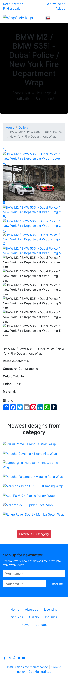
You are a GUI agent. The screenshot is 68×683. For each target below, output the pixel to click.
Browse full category (34, 534)
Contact (41, 625)
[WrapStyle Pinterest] (14, 658)
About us (31, 609)
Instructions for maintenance (27, 667)
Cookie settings (40, 671)
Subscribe (56, 584)
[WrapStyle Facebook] (5, 658)
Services (17, 617)
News (25, 625)
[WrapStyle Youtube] (24, 658)
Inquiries (51, 617)
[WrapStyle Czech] (47, 17)
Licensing (50, 609)
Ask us (60, 8)
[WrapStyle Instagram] (9, 658)
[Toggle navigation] (59, 17)
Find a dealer (12, 8)
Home (10, 127)
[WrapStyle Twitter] (19, 658)
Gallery (24, 127)
